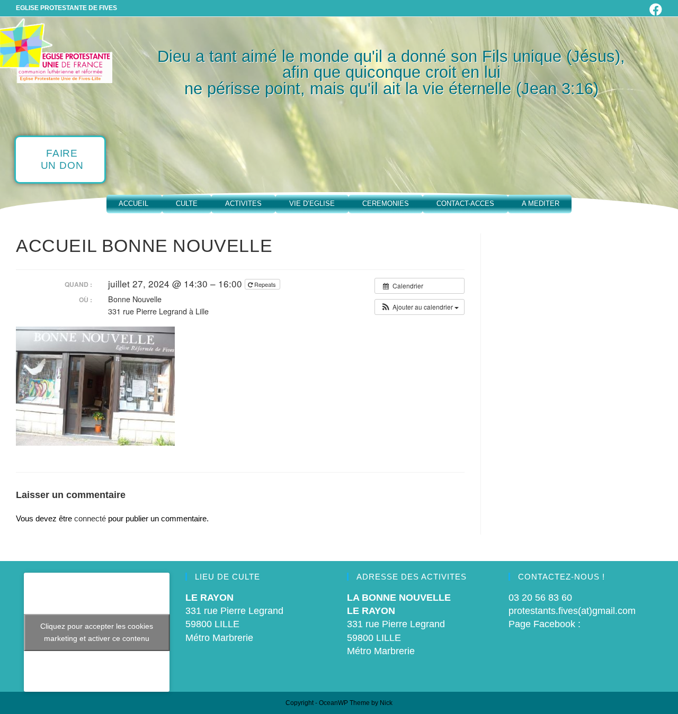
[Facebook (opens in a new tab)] (654, 9)
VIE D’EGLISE (312, 203)
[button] (419, 307)
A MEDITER (540, 203)
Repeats (265, 284)
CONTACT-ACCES (465, 203)
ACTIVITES (243, 203)
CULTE (187, 203)
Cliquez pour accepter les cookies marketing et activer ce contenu (96, 632)
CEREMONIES (385, 203)
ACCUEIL (133, 203)
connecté (90, 518)
